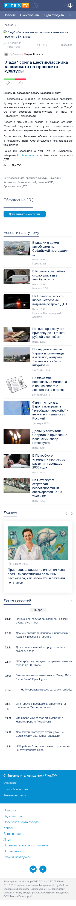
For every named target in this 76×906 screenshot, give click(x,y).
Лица (7, 839)
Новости (10, 15)
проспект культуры (37, 178)
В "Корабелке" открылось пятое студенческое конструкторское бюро (43, 747)
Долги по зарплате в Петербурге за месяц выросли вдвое (41, 648)
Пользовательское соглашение (26, 845)
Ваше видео (12, 834)
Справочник (12, 851)
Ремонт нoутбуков (17, 857)
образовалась (29, 155)
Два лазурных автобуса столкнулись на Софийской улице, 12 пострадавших (40, 733)
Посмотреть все (18, 204)
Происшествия (12, 186)
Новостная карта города (21, 822)
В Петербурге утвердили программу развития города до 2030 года (44, 663)
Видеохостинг (14, 816)
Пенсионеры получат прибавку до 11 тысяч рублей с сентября (42, 620)
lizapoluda (66, 44)
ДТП (24, 186)
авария (14, 178)
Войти (70, 5)
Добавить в (26, 54)
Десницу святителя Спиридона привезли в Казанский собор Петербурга (42, 634)
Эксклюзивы (29, 15)
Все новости (70, 601)
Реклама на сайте (15, 795)
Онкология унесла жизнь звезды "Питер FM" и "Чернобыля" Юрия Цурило (43, 677)
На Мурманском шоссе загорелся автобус (46, 689)
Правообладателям (16, 789)
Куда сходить (53, 15)
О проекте (10, 782)
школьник (56, 178)
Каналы (9, 828)
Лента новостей (26, 182)
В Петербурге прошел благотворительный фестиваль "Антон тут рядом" (41, 705)
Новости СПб (45, 182)
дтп (22, 178)
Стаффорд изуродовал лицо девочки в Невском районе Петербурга (39, 719)
